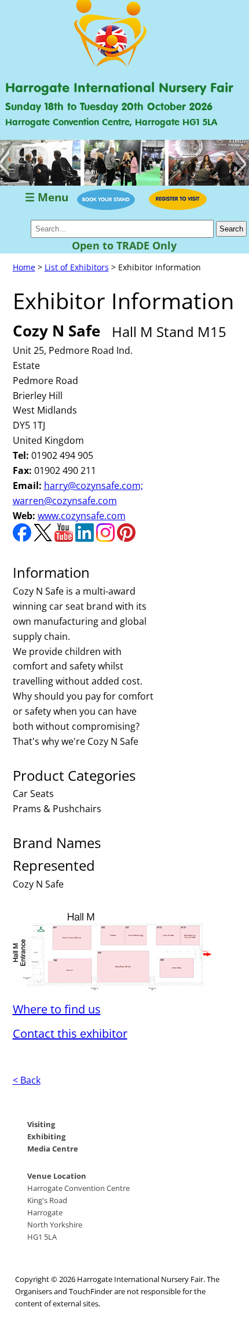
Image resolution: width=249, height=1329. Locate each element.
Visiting (41, 1124)
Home (24, 267)
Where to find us (57, 1009)
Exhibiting (46, 1136)
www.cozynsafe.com (82, 515)
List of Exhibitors (77, 267)
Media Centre (52, 1148)
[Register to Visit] (178, 206)
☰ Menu (46, 197)
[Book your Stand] (106, 206)
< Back (27, 1080)
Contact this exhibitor (70, 1033)
